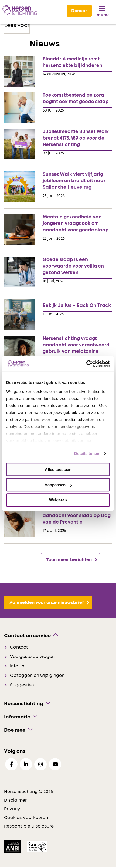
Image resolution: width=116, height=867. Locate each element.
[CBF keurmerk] (37, 847)
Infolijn (17, 666)
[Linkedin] (26, 764)
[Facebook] (11, 764)
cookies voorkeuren (26, 817)
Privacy (12, 809)
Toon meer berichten (69, 560)
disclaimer (15, 800)
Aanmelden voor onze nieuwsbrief (46, 603)
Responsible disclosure (29, 826)
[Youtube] (55, 764)
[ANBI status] (13, 847)
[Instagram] (40, 764)
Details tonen (86, 453)
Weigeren (58, 500)
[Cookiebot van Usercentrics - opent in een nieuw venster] (86, 363)
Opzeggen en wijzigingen (37, 675)
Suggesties (22, 685)
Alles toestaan (58, 469)
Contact (19, 647)
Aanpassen (55, 485)
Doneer (79, 11)
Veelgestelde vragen (32, 657)
